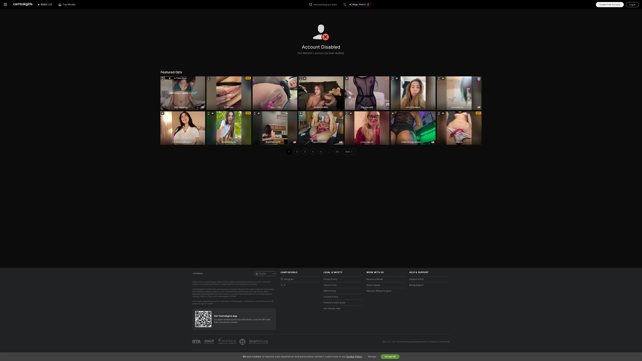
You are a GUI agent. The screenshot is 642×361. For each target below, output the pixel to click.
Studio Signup (373, 285)
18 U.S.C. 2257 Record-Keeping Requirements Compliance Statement (416, 342)
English (262, 273)
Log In (632, 4)
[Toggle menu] (5, 4)
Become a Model (374, 279)
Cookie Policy (354, 356)
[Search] (345, 4)
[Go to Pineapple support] (242, 342)
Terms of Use (330, 285)
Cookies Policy (331, 297)
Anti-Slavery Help (332, 308)
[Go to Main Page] (23, 4)
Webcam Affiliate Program (379, 291)
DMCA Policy (330, 291)
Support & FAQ (416, 279)
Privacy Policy (330, 279)
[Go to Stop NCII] (259, 342)
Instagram (289, 279)
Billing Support (416, 285)
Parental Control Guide (334, 303)
